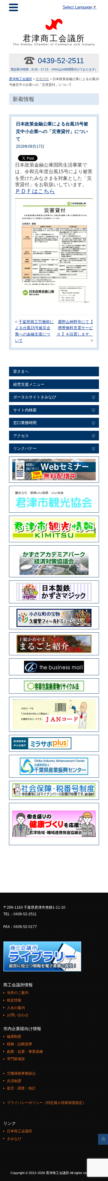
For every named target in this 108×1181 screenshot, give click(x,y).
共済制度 (14, 1081)
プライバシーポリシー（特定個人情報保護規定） (46, 1103)
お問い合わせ (17, 1015)
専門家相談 (16, 1059)
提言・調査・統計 (21, 1088)
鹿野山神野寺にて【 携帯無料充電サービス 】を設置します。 (75, 328)
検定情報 (14, 1000)
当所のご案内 (17, 993)
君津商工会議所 (54, 40)
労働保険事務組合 (21, 1073)
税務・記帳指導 (19, 1044)
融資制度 (14, 1036)
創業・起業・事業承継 (25, 1052)
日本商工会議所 (19, 1131)
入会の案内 (16, 1008)
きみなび (14, 1139)
